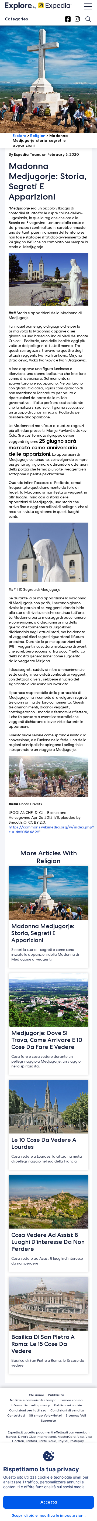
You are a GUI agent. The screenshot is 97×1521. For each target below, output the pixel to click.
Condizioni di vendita (67, 1410)
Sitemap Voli (76, 1415)
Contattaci (16, 1415)
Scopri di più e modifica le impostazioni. (48, 1515)
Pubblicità (56, 1395)
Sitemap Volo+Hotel (45, 1415)
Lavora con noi (72, 1400)
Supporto (48, 1420)
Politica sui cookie (68, 1405)
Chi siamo (36, 1395)
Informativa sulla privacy (30, 1405)
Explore (19, 135)
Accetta (48, 1502)
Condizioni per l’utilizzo (27, 1410)
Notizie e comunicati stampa (33, 1400)
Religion (38, 135)
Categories (16, 18)
